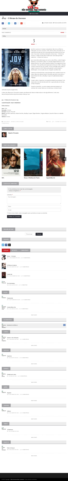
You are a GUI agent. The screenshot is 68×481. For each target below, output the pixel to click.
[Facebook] (6, 245)
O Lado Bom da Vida (57, 76)
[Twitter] (3, 245)
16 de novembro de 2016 (60, 23)
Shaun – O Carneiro (11, 256)
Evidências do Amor (11, 374)
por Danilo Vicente (47, 23)
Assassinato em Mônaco (12, 325)
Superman (9, 356)
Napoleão (9, 392)
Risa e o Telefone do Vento (31, 178)
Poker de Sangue (11, 448)
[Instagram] (9, 245)
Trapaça (33, 77)
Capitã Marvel (50, 178)
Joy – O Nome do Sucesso (59, 121)
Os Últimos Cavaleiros (12, 265)
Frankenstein (10, 298)
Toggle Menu (34, 13)
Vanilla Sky (9, 274)
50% (3, 178)
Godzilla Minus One (11, 307)
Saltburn (9, 411)
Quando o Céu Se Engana (12, 337)
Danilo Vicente (13, 133)
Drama (13, 121)
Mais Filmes (34, 315)
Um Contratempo (11, 283)
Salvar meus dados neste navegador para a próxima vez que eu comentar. (27, 213)
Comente (10, 194)
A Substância (10, 429)
